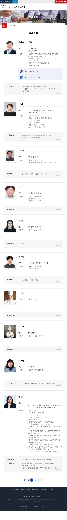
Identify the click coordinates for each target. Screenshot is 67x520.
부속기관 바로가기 (39, 507)
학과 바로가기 (23, 507)
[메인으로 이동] (4, 25)
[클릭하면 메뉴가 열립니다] (65, 6)
